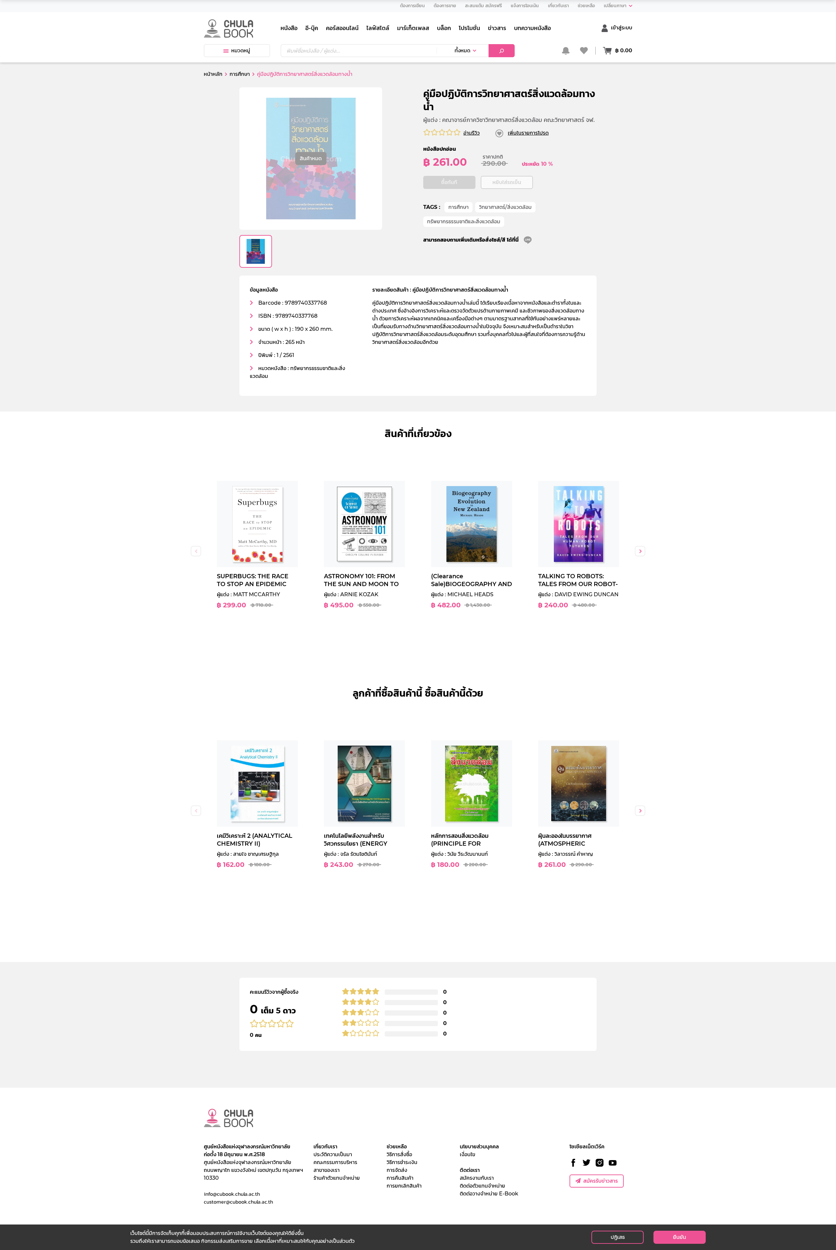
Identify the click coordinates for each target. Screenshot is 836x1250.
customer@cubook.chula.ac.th (238, 1202)
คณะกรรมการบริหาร (335, 1162)
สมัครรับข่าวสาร (600, 1181)
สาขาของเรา (327, 1170)
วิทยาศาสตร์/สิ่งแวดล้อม (505, 207)
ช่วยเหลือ (397, 1146)
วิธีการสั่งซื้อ (399, 1154)
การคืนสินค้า (400, 1178)
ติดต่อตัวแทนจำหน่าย (482, 1186)
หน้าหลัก (213, 74)
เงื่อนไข (467, 1154)
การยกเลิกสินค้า (404, 1186)
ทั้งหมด (462, 50)
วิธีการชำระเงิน (402, 1162)
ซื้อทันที (449, 182)
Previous (196, 551)
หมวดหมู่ (240, 50)
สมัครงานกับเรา (477, 1178)
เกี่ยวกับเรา (325, 1146)
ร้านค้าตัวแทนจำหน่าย (337, 1178)
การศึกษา (458, 207)
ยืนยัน (679, 1237)
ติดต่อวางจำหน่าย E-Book (489, 1194)
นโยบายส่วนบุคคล (479, 1146)
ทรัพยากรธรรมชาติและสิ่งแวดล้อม (463, 221)
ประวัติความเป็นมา (333, 1154)
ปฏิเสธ (618, 1237)
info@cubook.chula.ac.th (232, 1194)
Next (640, 551)
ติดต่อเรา (470, 1170)
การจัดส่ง (397, 1170)
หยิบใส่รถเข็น (506, 182)
